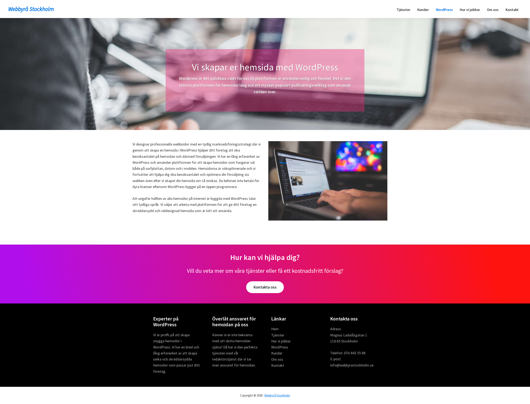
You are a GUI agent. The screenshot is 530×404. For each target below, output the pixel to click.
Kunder (276, 353)
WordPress (279, 347)
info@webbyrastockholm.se (351, 365)
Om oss (277, 359)
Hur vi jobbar (281, 341)
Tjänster (277, 335)
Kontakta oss (265, 287)
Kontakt (277, 365)
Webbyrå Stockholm (31, 8)
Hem (275, 328)
